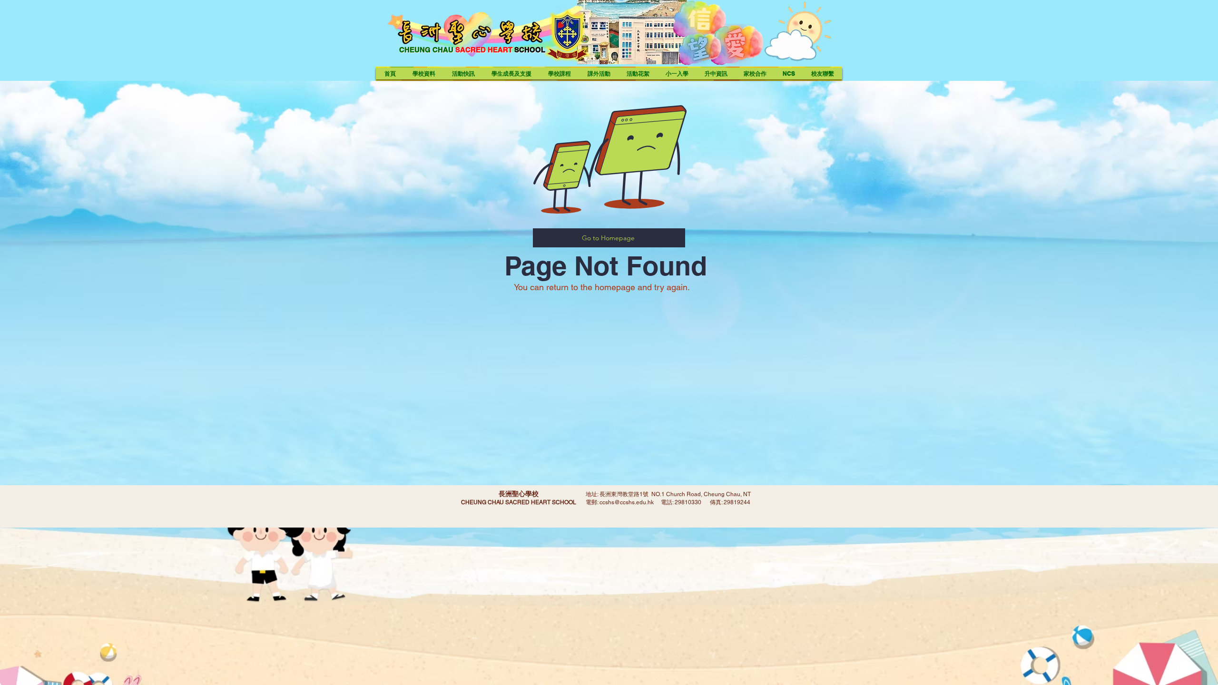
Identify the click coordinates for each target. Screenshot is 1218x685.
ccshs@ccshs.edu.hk (626, 502)
